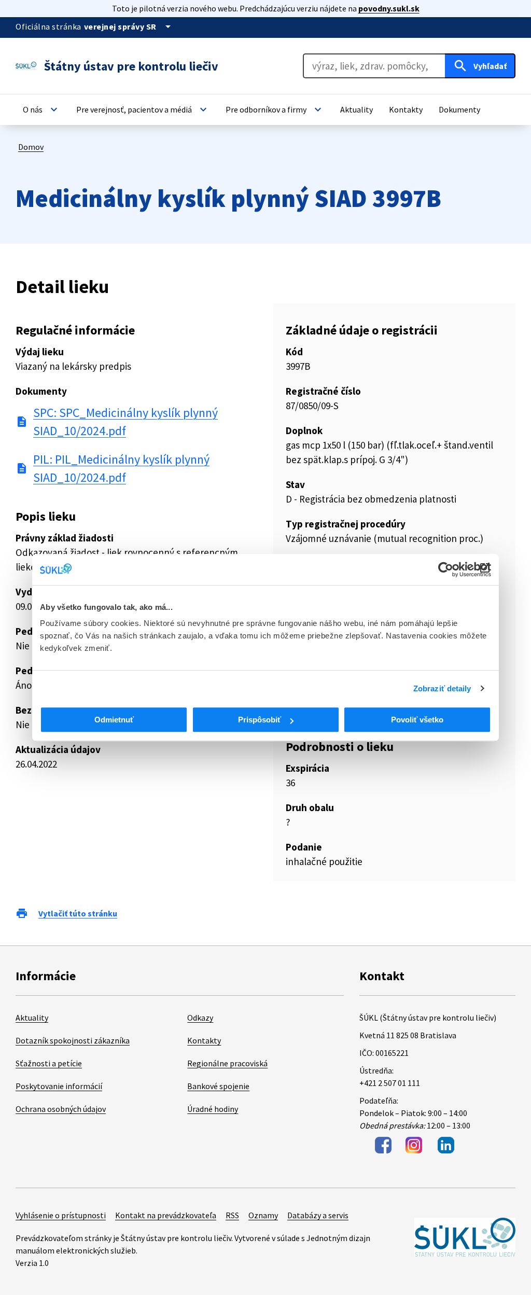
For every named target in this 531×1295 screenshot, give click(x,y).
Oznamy (263, 1215)
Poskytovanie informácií (59, 1086)
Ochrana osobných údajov (61, 1109)
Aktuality (32, 1017)
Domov (31, 147)
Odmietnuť (114, 719)
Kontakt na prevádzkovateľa (165, 1215)
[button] (41, 109)
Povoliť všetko (417, 719)
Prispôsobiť (259, 719)
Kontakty (204, 1040)
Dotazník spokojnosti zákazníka (73, 1040)
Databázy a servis (317, 1215)
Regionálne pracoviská (227, 1063)
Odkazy (200, 1017)
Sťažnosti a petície (49, 1063)
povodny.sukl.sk (389, 8)
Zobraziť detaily (442, 688)
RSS (232, 1215)
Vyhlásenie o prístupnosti (61, 1215)
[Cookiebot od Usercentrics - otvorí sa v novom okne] (445, 569)
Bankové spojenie (218, 1086)
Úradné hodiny (212, 1109)
